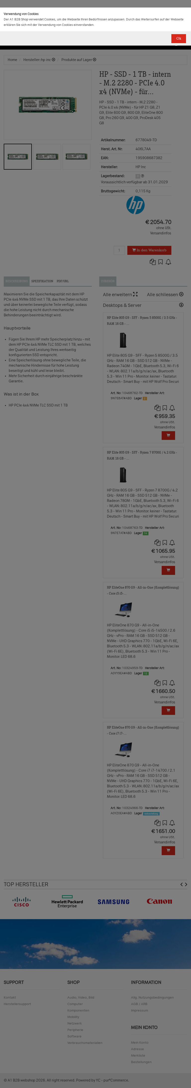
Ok (178, 38)
